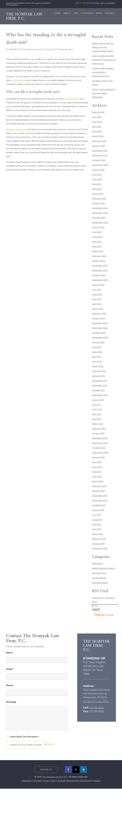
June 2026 (97, 122)
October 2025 (98, 160)
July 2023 (96, 289)
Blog (99, 13)
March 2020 (98, 481)
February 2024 (99, 256)
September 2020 (100, 452)
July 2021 (96, 405)
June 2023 (97, 294)
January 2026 (98, 146)
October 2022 (98, 333)
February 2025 (99, 198)
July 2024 (96, 232)
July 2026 (96, 117)
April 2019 (96, 529)
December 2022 (100, 323)
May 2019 (96, 524)
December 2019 (99, 496)
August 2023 (98, 285)
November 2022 (100, 328)
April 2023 (97, 304)
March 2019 (97, 534)
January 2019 (98, 544)
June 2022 (97, 352)
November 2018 (99, 548)
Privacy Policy (50, 836)
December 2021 (99, 381)
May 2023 (96, 299)
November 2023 (100, 270)
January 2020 (98, 491)
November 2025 (99, 155)
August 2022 (98, 342)
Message (11, 702)
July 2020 (97, 462)
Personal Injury (65, 49)
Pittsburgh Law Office (96, 701)
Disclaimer (49, 744)
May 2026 (96, 126)
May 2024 (96, 242)
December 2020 (100, 438)
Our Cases (87, 13)
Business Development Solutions (73, 781)
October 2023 (98, 275)
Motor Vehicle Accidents (103, 568)
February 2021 (99, 428)
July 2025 (96, 174)
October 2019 (98, 505)
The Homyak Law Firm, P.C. (31, 49)
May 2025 (96, 184)
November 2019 (99, 500)
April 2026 (97, 131)
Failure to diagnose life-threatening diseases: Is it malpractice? (104, 60)
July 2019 (96, 515)
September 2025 (100, 165)
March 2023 (97, 309)
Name (9, 652)
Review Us (46, 769)
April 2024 (97, 246)
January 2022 (98, 376)
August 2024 (98, 227)
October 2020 (99, 448)
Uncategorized (99, 578)
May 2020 (96, 472)
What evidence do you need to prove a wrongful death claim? (103, 47)
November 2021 (99, 385)
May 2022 (96, 357)
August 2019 (98, 510)
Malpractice (97, 563)
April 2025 (97, 189)
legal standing (18, 80)
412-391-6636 (85, 3)
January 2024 (98, 261)
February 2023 (99, 313)
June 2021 (97, 409)
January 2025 (98, 203)
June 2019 (97, 520)
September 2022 (100, 337)
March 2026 (97, 136)
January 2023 (98, 318)
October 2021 (98, 390)
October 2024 (98, 218)
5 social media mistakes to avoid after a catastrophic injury (103, 72)
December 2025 (99, 150)
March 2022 (97, 366)
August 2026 (98, 112)
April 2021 (96, 419)
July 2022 (96, 347)
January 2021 (98, 433)
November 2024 (100, 213)
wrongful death (71, 99)
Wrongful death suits (16, 129)
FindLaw (96, 781)
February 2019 (99, 539)
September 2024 (100, 222)
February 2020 (99, 486)
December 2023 (100, 265)
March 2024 (97, 251)
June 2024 (97, 237)
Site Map (37, 781)
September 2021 (100, 395)
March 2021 (97, 424)
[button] (119, 821)
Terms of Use (50, 830)
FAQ (76, 13)
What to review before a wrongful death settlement (103, 93)
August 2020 (98, 457)
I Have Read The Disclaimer (24, 737)
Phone (9, 685)
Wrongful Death (100, 583)
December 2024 (100, 208)
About (67, 13)
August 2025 (98, 170)
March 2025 (97, 194)
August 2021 (98, 400)
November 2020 (100, 443)
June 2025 (97, 179)
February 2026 (99, 141)
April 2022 (97, 361)
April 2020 (97, 476)
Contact (110, 13)
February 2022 (99, 371)
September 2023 (100, 280)
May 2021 (96, 414)
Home (57, 13)
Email (10, 669)
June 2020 (97, 467)
